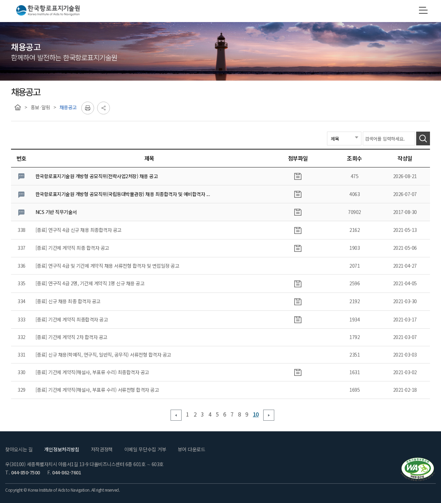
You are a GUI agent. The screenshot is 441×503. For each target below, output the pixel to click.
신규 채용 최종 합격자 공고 (74, 301)
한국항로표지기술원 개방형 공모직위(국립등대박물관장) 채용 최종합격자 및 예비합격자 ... (122, 194)
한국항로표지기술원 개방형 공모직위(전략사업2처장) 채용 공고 (96, 176)
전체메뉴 (423, 10)
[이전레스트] (176, 415)
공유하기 (103, 108)
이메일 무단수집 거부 (145, 449)
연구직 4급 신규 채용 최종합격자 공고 (85, 229)
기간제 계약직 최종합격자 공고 (78, 319)
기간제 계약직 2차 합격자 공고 (77, 336)
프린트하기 (87, 108)
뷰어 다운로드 (191, 449)
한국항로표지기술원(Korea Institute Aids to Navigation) (48, 11)
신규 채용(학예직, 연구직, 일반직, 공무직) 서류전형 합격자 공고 (109, 354)
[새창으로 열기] (417, 469)
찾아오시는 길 (19, 449)
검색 (423, 138)
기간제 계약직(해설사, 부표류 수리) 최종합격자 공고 (98, 372)
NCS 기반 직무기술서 (56, 211)
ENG (402, 11)
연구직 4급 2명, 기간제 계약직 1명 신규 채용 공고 (96, 283)
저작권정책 (102, 449)
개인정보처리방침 (61, 449)
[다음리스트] (268, 415)
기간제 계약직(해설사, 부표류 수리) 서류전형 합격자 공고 (103, 389)
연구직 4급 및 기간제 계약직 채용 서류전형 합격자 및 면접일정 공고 (113, 265)
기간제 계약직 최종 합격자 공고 (78, 247)
